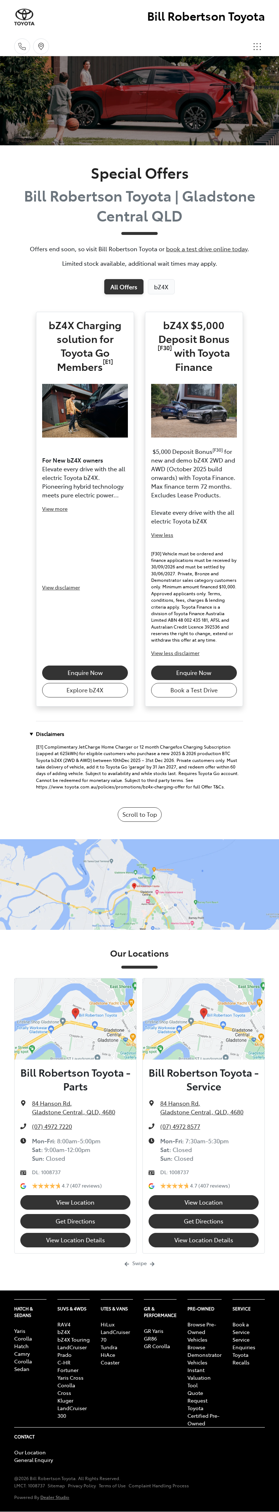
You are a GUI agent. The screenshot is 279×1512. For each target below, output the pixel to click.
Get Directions (75, 1221)
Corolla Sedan (23, 1365)
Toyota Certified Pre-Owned (203, 1415)
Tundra (109, 1347)
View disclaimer (61, 587)
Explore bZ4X (85, 690)
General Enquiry (33, 1459)
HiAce (108, 1354)
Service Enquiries (243, 1343)
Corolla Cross (66, 1388)
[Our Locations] (41, 46)
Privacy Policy (82, 1485)
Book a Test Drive (194, 690)
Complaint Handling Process (159, 1485)
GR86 (150, 1338)
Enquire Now (85, 672)
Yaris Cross (70, 1377)
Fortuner (67, 1370)
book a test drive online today (206, 249)
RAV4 (63, 1324)
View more (55, 508)
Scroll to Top (139, 814)
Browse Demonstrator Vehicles (204, 1354)
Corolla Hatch (23, 1342)
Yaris (19, 1330)
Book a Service (241, 1328)
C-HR (63, 1362)
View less (162, 534)
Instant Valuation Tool (199, 1377)
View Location (75, 1202)
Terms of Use (112, 1485)
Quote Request (197, 1396)
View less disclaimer (175, 652)
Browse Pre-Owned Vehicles (201, 1332)
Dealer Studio (54, 1497)
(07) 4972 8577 (180, 1126)
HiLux (107, 1324)
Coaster (110, 1362)
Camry (22, 1353)
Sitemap (56, 1485)
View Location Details (75, 1240)
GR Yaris (153, 1330)
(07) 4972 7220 (52, 1126)
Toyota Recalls (241, 1358)
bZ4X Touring (73, 1339)
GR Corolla (157, 1346)
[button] (257, 46)
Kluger (65, 1400)
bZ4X (63, 1331)
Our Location (30, 1452)
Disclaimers (50, 733)
